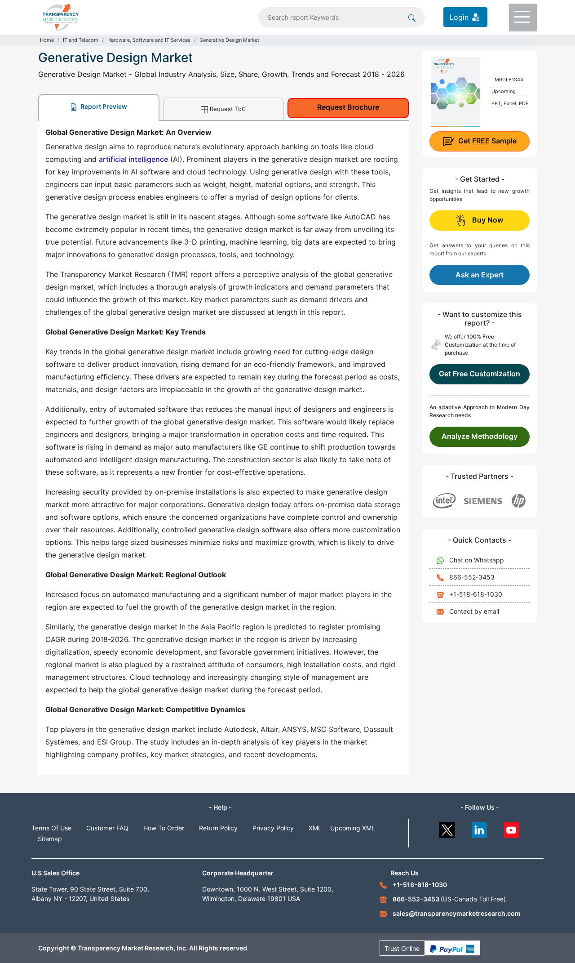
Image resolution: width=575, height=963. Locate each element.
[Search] (412, 17)
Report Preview (103, 106)
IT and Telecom (80, 40)
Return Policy (218, 828)
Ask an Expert (480, 274)
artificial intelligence (133, 159)
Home (47, 40)
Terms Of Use (51, 828)
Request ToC (228, 108)
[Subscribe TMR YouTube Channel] (512, 828)
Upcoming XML (352, 828)
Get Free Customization (479, 373)
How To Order (163, 828)
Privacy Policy (273, 828)
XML (315, 828)
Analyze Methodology (480, 436)
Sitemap (50, 839)
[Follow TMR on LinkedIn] (479, 828)
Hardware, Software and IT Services (148, 40)
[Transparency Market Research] (61, 16)
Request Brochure (348, 107)
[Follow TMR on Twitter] (447, 828)
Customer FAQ (107, 828)
